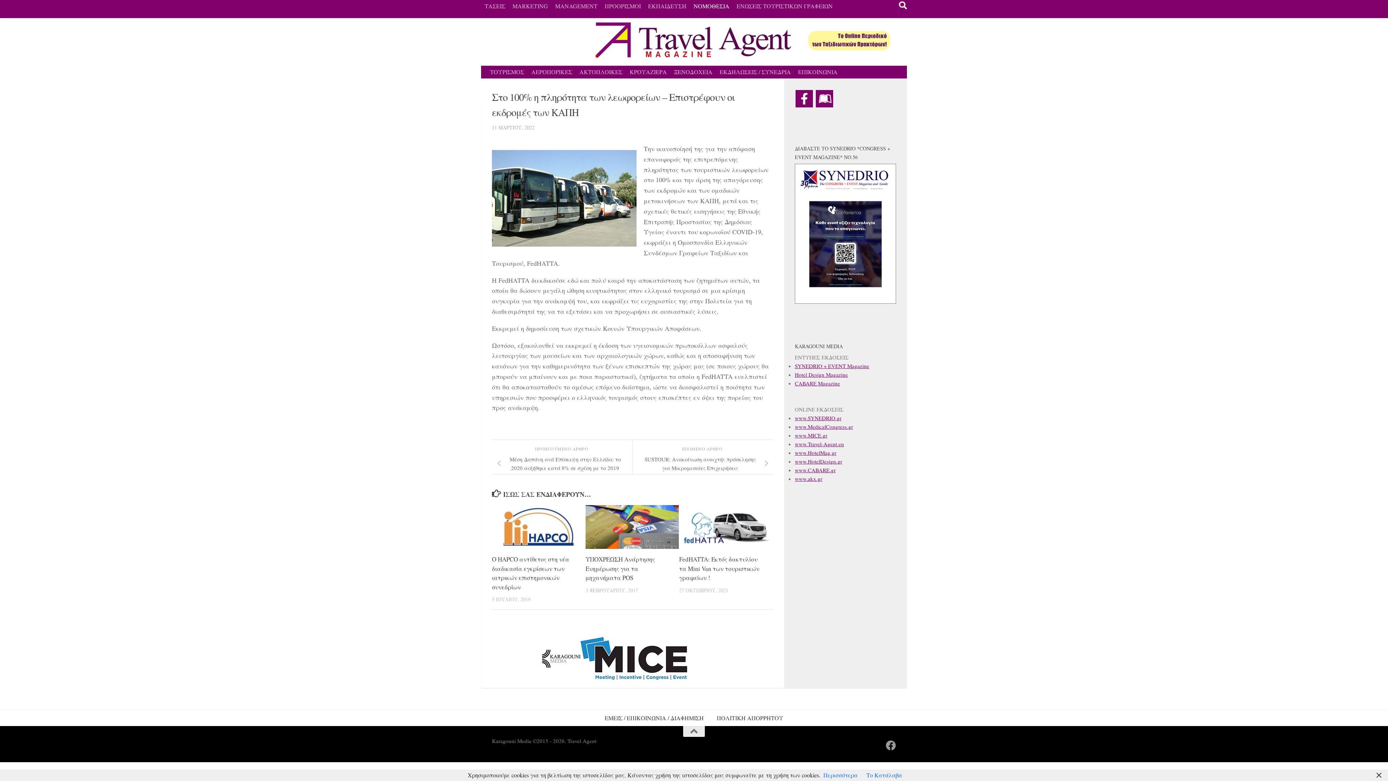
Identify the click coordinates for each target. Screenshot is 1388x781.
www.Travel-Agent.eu (819, 444)
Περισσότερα (840, 775)
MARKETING (530, 6)
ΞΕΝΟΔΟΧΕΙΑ (693, 72)
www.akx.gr (808, 478)
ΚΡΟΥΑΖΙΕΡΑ (648, 72)
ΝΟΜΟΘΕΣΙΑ (711, 6)
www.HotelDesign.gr (818, 461)
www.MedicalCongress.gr (824, 426)
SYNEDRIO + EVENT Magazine (832, 366)
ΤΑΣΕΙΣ (495, 6)
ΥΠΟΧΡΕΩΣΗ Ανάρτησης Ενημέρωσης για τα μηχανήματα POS (620, 568)
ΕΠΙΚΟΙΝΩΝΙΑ (817, 72)
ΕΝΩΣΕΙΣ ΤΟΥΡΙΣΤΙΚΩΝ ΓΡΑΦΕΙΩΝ (785, 6)
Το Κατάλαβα (884, 775)
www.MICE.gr (811, 435)
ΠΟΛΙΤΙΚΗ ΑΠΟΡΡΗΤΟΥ (750, 718)
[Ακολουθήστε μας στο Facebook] (891, 746)
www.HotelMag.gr (815, 452)
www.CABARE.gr (815, 470)
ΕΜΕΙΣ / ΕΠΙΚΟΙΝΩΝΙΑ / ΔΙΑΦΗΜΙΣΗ (654, 718)
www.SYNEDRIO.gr (818, 418)
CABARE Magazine (817, 383)
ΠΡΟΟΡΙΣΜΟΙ (623, 6)
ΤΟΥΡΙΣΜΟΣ (507, 72)
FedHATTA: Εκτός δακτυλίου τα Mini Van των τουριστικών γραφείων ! (719, 568)
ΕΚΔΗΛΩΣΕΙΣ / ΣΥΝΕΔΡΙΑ (755, 72)
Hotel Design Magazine (821, 374)
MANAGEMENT (576, 6)
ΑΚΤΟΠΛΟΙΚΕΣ (600, 72)
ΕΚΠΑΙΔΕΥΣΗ (667, 6)
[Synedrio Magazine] (824, 98)
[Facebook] (804, 98)
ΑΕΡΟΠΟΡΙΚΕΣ (551, 72)
